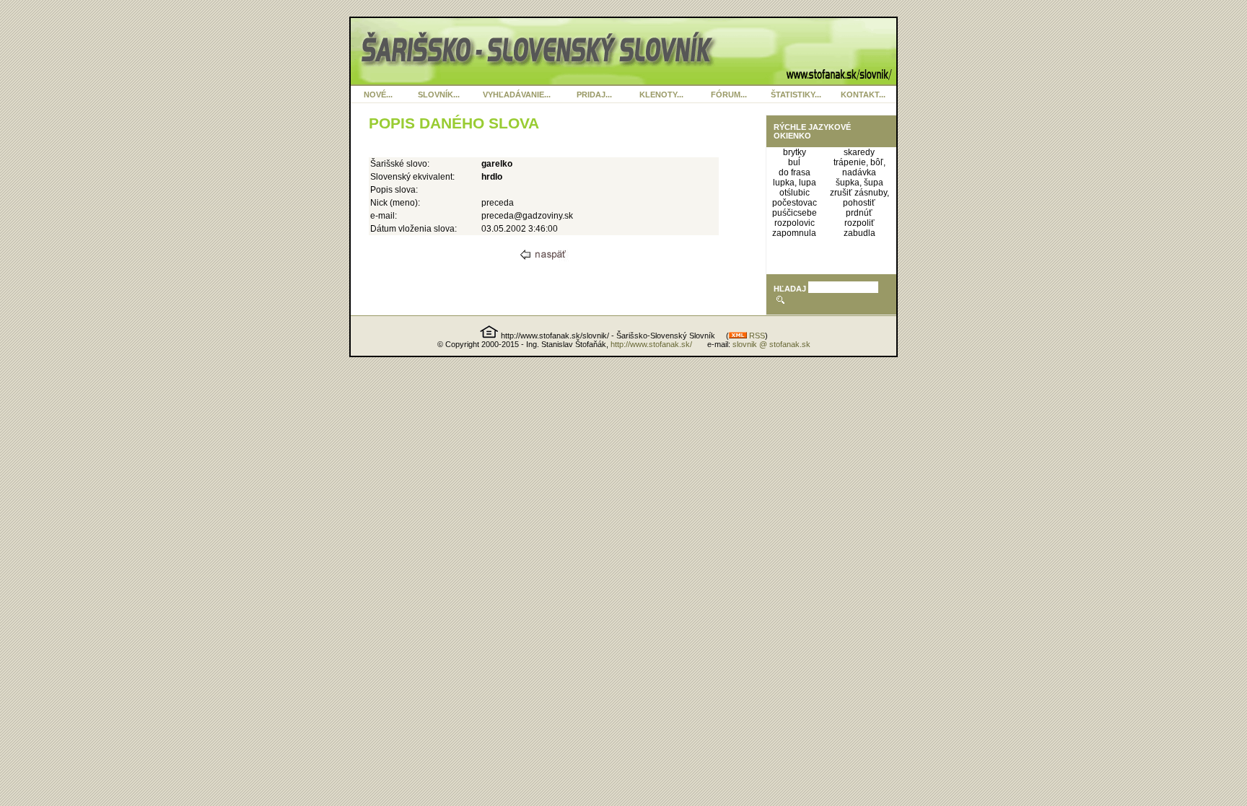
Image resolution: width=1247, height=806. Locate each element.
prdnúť (859, 213)
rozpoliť (859, 223)
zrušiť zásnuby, (859, 193)
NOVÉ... (378, 94)
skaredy (859, 152)
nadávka (859, 172)
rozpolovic (794, 223)
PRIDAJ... (594, 94)
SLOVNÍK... (439, 94)
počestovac (794, 203)
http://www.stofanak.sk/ (651, 344)
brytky (794, 152)
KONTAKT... (863, 94)
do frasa (794, 172)
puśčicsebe (794, 213)
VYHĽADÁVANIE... (517, 94)
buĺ (794, 162)
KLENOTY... (661, 94)
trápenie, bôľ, (859, 162)
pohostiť (859, 203)
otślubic (794, 193)
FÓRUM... (729, 94)
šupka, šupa (859, 183)
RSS (756, 335)
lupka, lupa (794, 183)
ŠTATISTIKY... (796, 94)
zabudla (859, 233)
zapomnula (794, 233)
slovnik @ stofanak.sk (771, 344)
